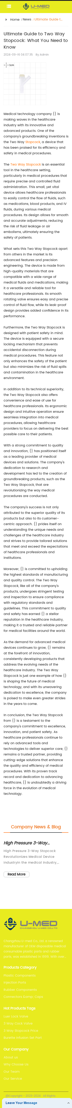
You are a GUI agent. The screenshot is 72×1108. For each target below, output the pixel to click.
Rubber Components (20, 989)
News (27, 19)
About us (11, 1057)
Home (15, 19)
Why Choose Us (16, 1064)
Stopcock (32, 142)
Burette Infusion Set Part (23, 1037)
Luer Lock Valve (16, 1016)
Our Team (12, 1071)
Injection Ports (15, 982)
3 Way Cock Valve (18, 1023)
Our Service (13, 1078)
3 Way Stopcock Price (21, 1030)
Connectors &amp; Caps (23, 996)
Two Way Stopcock (25, 164)
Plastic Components (20, 975)
